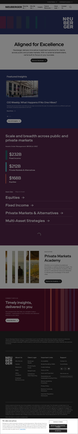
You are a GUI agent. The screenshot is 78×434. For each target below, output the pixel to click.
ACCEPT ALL (58, 430)
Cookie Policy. (23, 429)
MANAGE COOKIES (58, 421)
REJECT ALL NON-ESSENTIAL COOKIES (58, 426)
